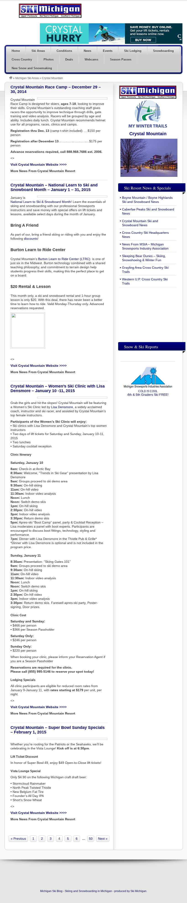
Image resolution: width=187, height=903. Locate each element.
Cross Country (22, 59)
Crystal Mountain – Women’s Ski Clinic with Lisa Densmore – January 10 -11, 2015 (57, 388)
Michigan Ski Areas (27, 78)
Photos (49, 59)
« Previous (18, 838)
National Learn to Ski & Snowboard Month (40, 202)
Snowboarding (163, 51)
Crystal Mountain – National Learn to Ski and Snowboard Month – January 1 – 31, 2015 (54, 187)
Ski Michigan (138, 891)
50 (91, 838)
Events (107, 51)
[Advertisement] (147, 313)
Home (16, 51)
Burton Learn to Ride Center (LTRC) (64, 259)
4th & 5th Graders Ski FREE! (148, 393)
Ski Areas (38, 51)
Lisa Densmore (62, 407)
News (87, 51)
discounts (31, 238)
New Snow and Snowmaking (32, 68)
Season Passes (120, 59)
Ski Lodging (132, 51)
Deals (69, 59)
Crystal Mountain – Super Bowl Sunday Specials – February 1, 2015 (57, 729)
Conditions (64, 51)
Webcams (91, 59)
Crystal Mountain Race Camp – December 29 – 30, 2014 (55, 89)
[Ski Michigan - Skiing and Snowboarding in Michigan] (10, 78)
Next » (102, 838)
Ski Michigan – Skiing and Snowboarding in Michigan (50, 11)
